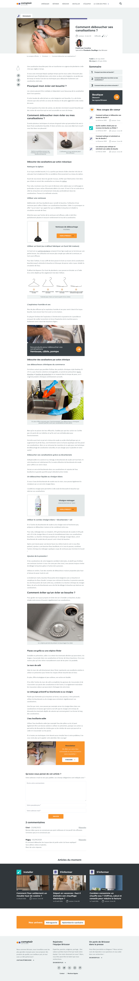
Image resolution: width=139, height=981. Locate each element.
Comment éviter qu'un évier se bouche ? (104, 85)
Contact (62, 973)
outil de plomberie (44, 251)
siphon (64, 181)
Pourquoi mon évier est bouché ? (102, 72)
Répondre (82, 827)
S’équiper (87, 4)
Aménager (45, 4)
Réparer (56, 4)
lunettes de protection (43, 374)
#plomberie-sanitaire (72, 922)
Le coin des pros (100, 4)
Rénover (65, 4)
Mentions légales (73, 973)
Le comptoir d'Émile (33, 56)
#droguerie (51, 922)
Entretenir (45, 56)
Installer (76, 4)
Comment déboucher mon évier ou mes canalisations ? (104, 79)
